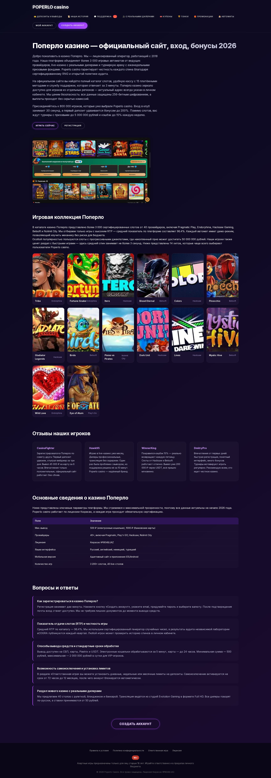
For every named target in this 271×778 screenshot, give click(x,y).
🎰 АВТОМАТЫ (226, 16)
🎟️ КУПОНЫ (166, 16)
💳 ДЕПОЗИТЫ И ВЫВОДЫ (48, 16)
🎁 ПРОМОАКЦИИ (203, 16)
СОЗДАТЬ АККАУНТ (72, 25)
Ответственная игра (158, 750)
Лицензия (177, 750)
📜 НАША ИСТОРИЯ (78, 16)
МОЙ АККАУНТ (44, 25)
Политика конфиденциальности (128, 750)
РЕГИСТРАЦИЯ (72, 125)
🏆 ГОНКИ (183, 16)
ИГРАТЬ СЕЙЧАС (45, 125)
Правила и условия (99, 750)
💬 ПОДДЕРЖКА (105, 16)
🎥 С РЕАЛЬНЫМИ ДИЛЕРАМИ (138, 16)
